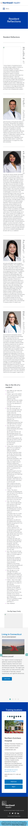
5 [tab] (16, 716)
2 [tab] (12, 699)
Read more (14, 781)
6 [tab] (18, 716)
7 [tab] (20, 716)
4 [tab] (18, 699)
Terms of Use (10, 816)
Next (26, 654)
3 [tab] (15, 699)
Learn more (7, 678)
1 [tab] (10, 699)
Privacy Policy (17, 816)
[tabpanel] (13, 666)
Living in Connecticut (12, 634)
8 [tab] (14, 718)
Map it (13, 786)
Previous (4, 716)
